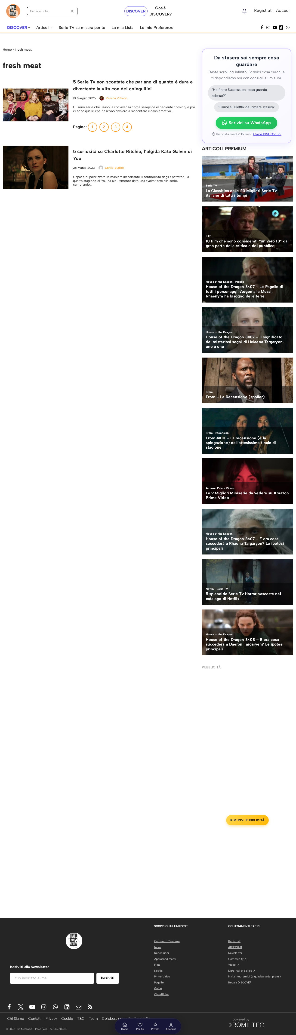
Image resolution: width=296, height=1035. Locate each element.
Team (93, 1018)
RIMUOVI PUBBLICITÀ (247, 820)
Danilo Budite (114, 167)
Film (157, 964)
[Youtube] (32, 1007)
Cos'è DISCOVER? (267, 134)
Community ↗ (237, 959)
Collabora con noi (116, 1018)
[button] (29, 27)
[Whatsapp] (288, 27)
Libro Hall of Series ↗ (241, 970)
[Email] (78, 1007)
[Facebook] (262, 27)
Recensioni (161, 953)
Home (7, 50)
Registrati (263, 10)
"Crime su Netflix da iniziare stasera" (246, 107)
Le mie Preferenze (156, 27)
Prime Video (162, 976)
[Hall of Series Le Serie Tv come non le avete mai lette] (13, 11)
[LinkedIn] (67, 1007)
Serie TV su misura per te (82, 27)
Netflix (158, 970)
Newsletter (235, 953)
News (157, 947)
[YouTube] (275, 27)
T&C (81, 1018)
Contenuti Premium (167, 941)
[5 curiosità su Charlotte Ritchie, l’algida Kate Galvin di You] (35, 167)
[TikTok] (281, 27)
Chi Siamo (15, 1018)
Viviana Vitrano (116, 98)
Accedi (283, 10)
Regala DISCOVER (240, 982)
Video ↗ (233, 964)
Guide (158, 988)
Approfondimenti (165, 959)
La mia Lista (122, 27)
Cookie (67, 1018)
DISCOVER (136, 11)
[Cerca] (72, 11)
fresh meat (23, 50)
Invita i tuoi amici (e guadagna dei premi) (254, 976)
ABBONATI (235, 947)
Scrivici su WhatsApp (250, 122)
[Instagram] (268, 27)
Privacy (51, 1018)
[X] (21, 1007)
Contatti (34, 1018)
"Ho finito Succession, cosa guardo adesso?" (239, 93)
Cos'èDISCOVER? (160, 11)
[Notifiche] (244, 11)
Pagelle (159, 982)
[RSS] (90, 1007)
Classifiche (161, 994)
